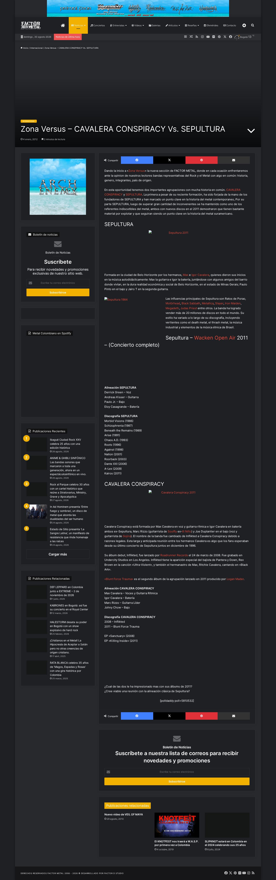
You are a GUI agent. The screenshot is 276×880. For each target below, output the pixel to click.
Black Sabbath (191, 303)
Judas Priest (188, 308)
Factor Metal (56, 873)
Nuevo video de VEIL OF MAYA (123, 814)
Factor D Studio (114, 873)
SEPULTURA (134, 194)
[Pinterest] (201, 160)
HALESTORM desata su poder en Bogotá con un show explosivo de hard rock (68, 626)
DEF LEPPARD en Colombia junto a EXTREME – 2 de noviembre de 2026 (66, 591)
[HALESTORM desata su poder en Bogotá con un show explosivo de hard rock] (36, 627)
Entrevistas (118, 25)
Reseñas (192, 25)
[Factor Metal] (31, 25)
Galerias (155, 25)
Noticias (78, 25)
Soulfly (172, 531)
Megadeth (172, 308)
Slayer (219, 303)
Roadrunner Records (174, 555)
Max (186, 275)
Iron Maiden (233, 303)
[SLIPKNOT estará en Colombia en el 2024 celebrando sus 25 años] (227, 825)
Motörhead (173, 303)
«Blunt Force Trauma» (118, 579)
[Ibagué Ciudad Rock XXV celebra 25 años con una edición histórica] (36, 444)
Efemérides (212, 25)
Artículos (173, 25)
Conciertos (99, 25)
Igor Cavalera (200, 275)
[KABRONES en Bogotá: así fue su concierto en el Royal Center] (36, 610)
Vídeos (138, 25)
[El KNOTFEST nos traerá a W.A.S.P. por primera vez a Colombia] (177, 825)
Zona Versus (136, 170)
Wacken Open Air (214, 338)
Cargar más (58, 554)
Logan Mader (235, 579)
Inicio (25, 48)
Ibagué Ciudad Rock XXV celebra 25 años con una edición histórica (65, 443)
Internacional (36, 48)
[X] (169, 160)
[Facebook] (137, 160)
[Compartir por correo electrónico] (234, 160)
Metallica (208, 303)
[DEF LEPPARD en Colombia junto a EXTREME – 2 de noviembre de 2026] (36, 592)
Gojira (127, 536)
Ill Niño (186, 531)
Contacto (231, 25)
